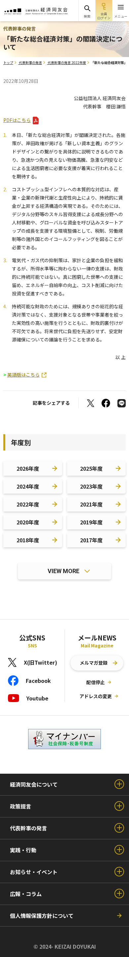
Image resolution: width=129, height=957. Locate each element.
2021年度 (91, 504)
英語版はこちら (23, 374)
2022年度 (28, 504)
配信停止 (95, 682)
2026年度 (28, 468)
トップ (8, 62)
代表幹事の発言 (30, 62)
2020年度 (28, 522)
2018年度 (28, 540)
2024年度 (28, 486)
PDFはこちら (17, 120)
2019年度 (91, 522)
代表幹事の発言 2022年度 (67, 62)
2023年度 (91, 486)
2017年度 (91, 540)
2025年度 (91, 468)
